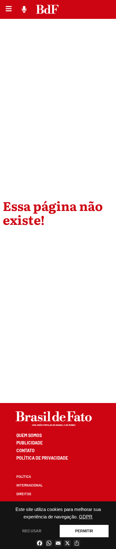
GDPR (85, 516)
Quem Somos (29, 435)
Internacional (29, 485)
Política (23, 476)
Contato (25, 450)
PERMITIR (84, 531)
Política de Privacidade (42, 458)
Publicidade (29, 442)
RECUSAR (31, 531)
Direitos (23, 494)
